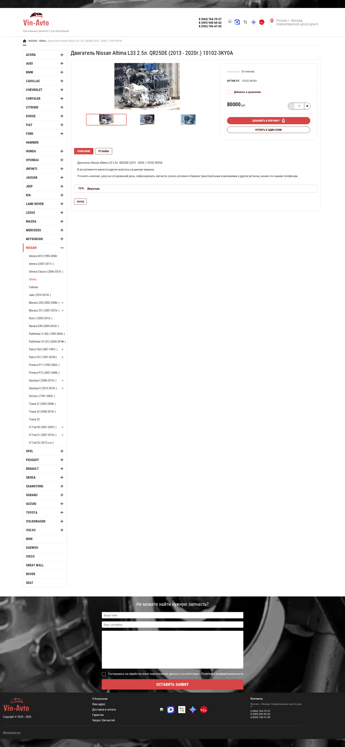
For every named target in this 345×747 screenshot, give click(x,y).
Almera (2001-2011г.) (41, 264)
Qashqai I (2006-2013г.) (43, 380)
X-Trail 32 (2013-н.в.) (41, 442)
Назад (80, 201)
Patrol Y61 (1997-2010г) (43, 357)
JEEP (29, 186)
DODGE (31, 116)
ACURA (31, 55)
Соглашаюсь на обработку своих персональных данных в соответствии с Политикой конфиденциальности (175, 674)
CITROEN (32, 107)
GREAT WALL (35, 565)
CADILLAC (33, 81)
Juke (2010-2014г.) (40, 295)
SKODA (31, 477)
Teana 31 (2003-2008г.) (42, 404)
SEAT (29, 583)
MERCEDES (33, 230)
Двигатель (93, 188)
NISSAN (33, 40)
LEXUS (30, 213)
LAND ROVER (35, 204)
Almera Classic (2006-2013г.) (46, 271)
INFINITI (31, 169)
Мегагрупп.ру (12, 732)
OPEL (29, 451)
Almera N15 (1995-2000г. (43, 256)
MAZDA (31, 221)
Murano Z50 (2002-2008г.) (44, 303)
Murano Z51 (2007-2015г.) (44, 310)
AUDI (29, 63)
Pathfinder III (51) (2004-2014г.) (47, 341)
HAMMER (32, 142)
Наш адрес (98, 704)
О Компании (100, 698)
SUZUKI (31, 504)
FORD (29, 134)
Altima (42, 40)
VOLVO (31, 530)
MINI (29, 539)
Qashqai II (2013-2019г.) (43, 388)
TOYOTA (31, 512)
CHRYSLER (33, 99)
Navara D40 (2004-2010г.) (44, 326)
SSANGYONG (34, 486)
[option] (147, 86)
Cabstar (33, 287)
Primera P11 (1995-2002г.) (44, 365)
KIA (28, 195)
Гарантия (98, 714)
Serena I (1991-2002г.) (42, 396)
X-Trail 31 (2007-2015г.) (43, 435)
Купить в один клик (268, 129)
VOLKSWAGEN (35, 521)
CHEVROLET (34, 90)
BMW (29, 72)
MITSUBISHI (34, 239)
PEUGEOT (32, 460)
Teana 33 (34, 419)
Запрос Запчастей (103, 720)
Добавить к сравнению (247, 92)
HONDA (31, 151)
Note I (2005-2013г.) (41, 318)
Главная (24, 41)
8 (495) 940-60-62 (210, 23)
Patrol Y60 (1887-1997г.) (43, 349)
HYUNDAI (32, 160)
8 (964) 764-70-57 (210, 19)
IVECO (30, 556)
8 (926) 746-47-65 (210, 26)
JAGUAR (31, 177)
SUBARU (32, 495)
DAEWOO (32, 548)
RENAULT (32, 469)
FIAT (29, 125)
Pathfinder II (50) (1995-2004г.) (47, 334)
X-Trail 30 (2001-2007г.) (43, 427)
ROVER (30, 574)
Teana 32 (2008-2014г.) (42, 411)
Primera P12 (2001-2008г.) (44, 372)
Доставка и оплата (104, 709)
